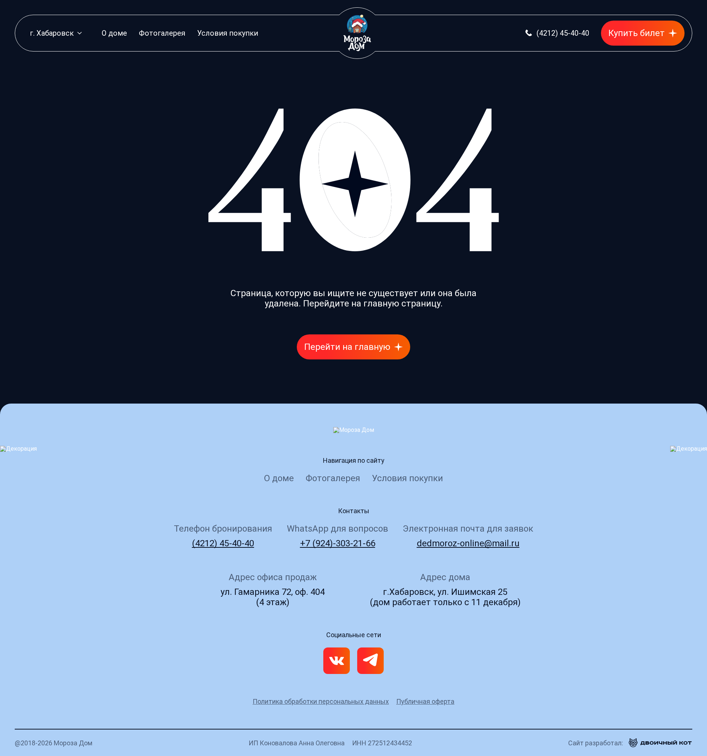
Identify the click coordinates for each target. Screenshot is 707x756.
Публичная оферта (425, 701)
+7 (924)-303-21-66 (337, 543)
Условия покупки (227, 33)
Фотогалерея (162, 33)
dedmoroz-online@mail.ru (468, 543)
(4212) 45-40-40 (223, 543)
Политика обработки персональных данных (321, 701)
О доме (114, 33)
